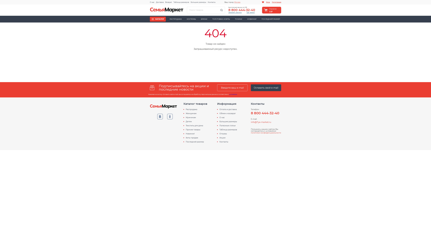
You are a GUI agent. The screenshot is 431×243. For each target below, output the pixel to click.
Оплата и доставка (228, 109)
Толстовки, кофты (221, 19)
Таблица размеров (181, 2)
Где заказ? (251, 12)
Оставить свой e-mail (266, 87)
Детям (189, 122)
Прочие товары (193, 130)
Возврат (168, 2)
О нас (152, 2)
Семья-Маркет (167, 10)
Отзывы (223, 134)
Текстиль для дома (194, 126)
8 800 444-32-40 (241, 10)
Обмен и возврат (227, 113)
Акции (222, 138)
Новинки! (252, 19)
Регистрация (276, 2)
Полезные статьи (227, 126)
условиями (233, 94)
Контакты (212, 2)
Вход (268, 2)
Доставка (160, 2)
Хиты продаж (192, 138)
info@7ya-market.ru (261, 122)
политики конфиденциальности (266, 133)
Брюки (204, 19)
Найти (221, 10)
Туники (238, 19)
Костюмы (191, 19)
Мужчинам (191, 117)
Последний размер (271, 19)
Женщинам (191, 113)
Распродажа (176, 19)
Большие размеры (198, 2)
